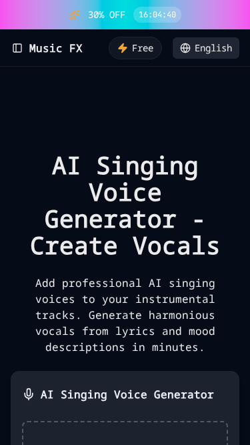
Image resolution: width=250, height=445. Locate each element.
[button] (237, 14)
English (213, 47)
